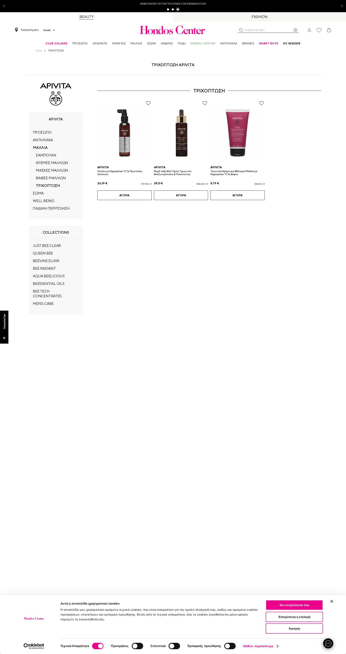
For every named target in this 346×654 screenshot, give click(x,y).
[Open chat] (328, 643)
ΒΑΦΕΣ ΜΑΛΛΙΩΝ (51, 178)
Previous (5, 6)
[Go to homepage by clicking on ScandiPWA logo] (173, 29)
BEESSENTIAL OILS (48, 283)
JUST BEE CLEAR (47, 245)
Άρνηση (294, 628)
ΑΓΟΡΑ (124, 195)
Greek (46, 30)
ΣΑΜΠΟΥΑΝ (46, 155)
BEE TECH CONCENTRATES (47, 293)
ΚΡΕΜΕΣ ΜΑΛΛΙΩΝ (52, 163)
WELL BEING (43, 201)
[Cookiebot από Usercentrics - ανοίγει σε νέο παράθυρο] (33, 646)
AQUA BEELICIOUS (49, 276)
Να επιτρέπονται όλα (294, 605)
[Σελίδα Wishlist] (319, 30)
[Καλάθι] (329, 30)
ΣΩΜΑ (38, 193)
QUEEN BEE (43, 253)
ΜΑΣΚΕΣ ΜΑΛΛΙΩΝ (52, 170)
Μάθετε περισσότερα (258, 646)
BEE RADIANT (44, 268)
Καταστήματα (29, 29)
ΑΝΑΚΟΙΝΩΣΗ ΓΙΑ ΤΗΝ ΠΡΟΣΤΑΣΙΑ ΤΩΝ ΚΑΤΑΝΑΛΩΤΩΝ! (173, 3)
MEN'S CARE (43, 303)
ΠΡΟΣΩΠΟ (42, 132)
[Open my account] (309, 30)
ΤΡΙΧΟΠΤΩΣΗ (48, 185)
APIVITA (103, 167)
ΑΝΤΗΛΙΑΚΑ (43, 140)
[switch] (137, 646)
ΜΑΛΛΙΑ (40, 147)
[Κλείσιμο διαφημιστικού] (331, 601)
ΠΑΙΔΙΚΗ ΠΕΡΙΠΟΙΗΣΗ (51, 208)
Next (340, 6)
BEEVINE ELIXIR (46, 261)
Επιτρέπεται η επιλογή (294, 617)
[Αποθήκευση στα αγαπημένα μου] (148, 103)
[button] (241, 30)
